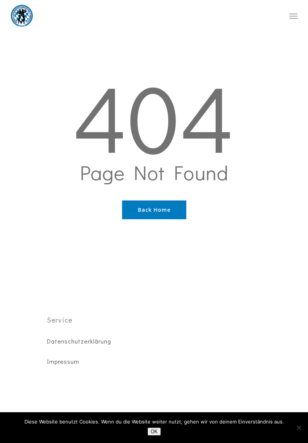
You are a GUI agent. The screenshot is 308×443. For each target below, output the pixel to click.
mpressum (64, 361)
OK (154, 431)
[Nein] (298, 427)
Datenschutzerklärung (79, 341)
